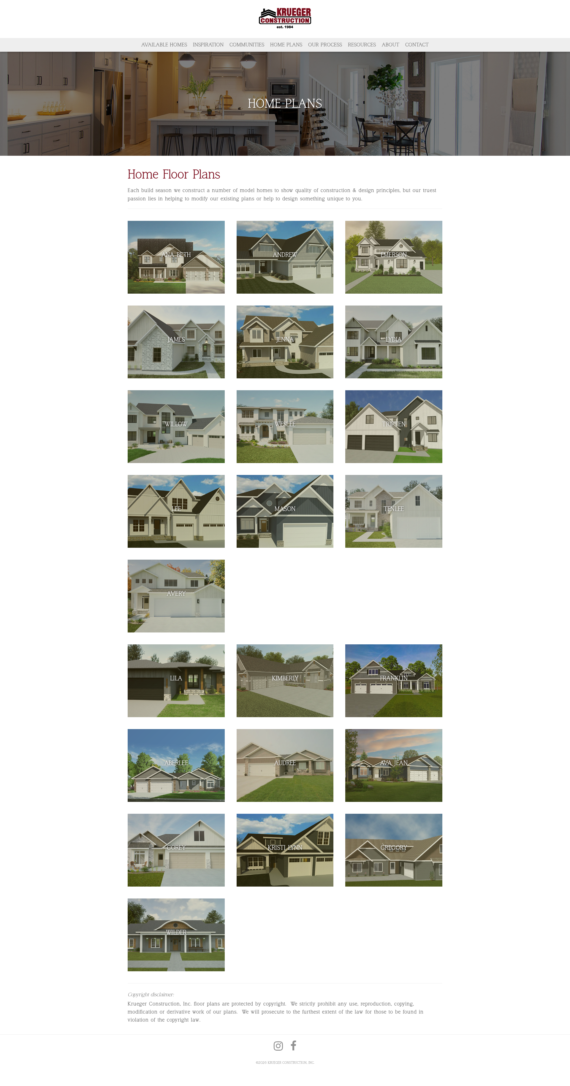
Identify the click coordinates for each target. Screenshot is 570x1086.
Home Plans (286, 44)
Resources (362, 44)
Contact (417, 44)
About (390, 44)
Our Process (325, 44)
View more (176, 257)
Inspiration (208, 44)
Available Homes (164, 44)
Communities (246, 44)
